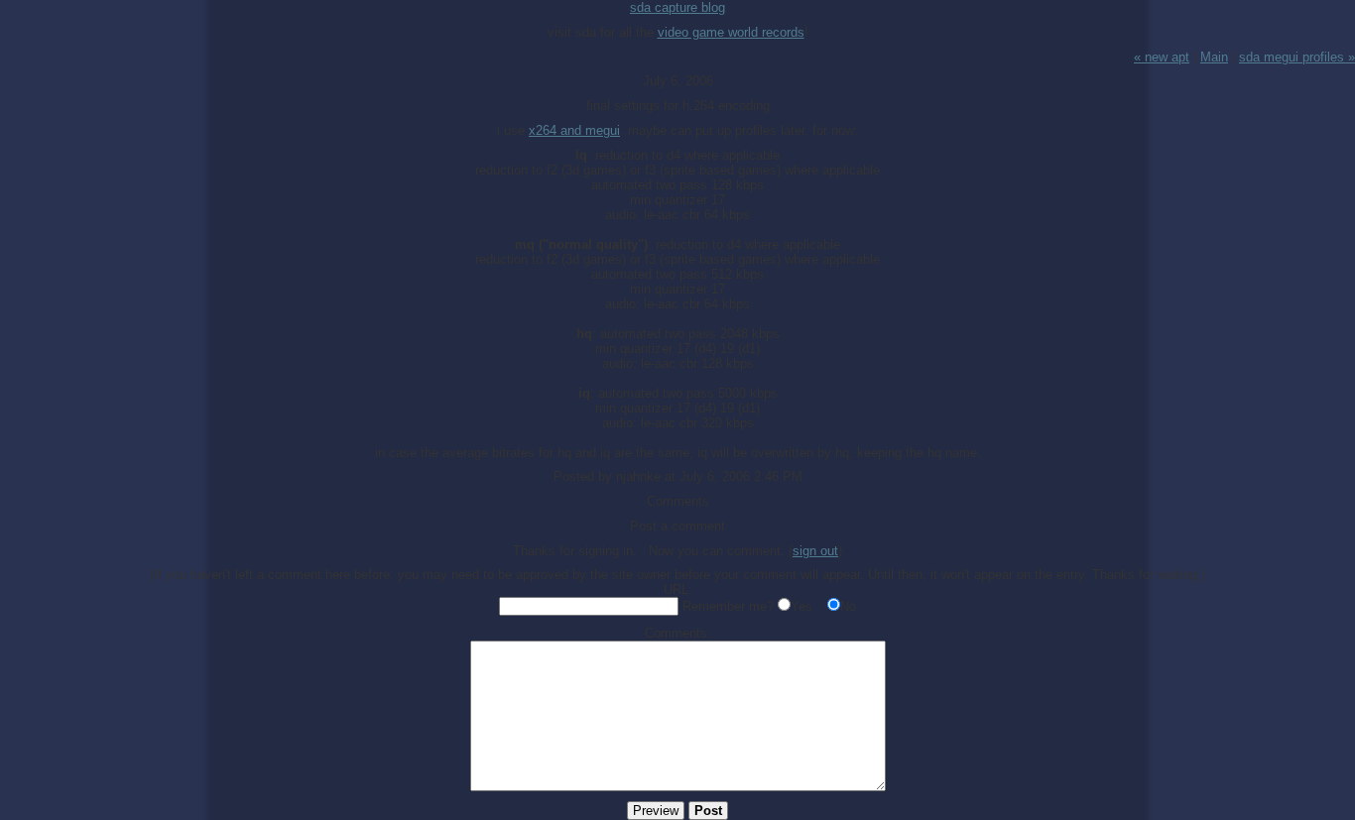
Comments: (678, 633)
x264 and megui (574, 130)
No (848, 606)
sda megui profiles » (1297, 57)
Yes (801, 606)
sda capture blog (677, 7)
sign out (815, 550)
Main (1214, 57)
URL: (678, 589)
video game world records (731, 32)
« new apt (1161, 57)
